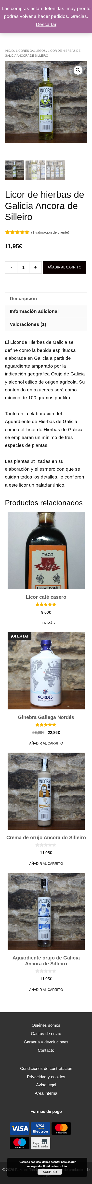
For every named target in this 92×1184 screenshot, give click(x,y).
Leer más (46, 623)
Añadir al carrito (64, 267)
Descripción (23, 298)
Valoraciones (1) (28, 324)
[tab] (46, 298)
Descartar (46, 24)
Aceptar (50, 1172)
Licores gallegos (31, 51)
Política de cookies (55, 1166)
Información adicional (34, 311)
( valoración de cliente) (50, 232)
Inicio (9, 51)
